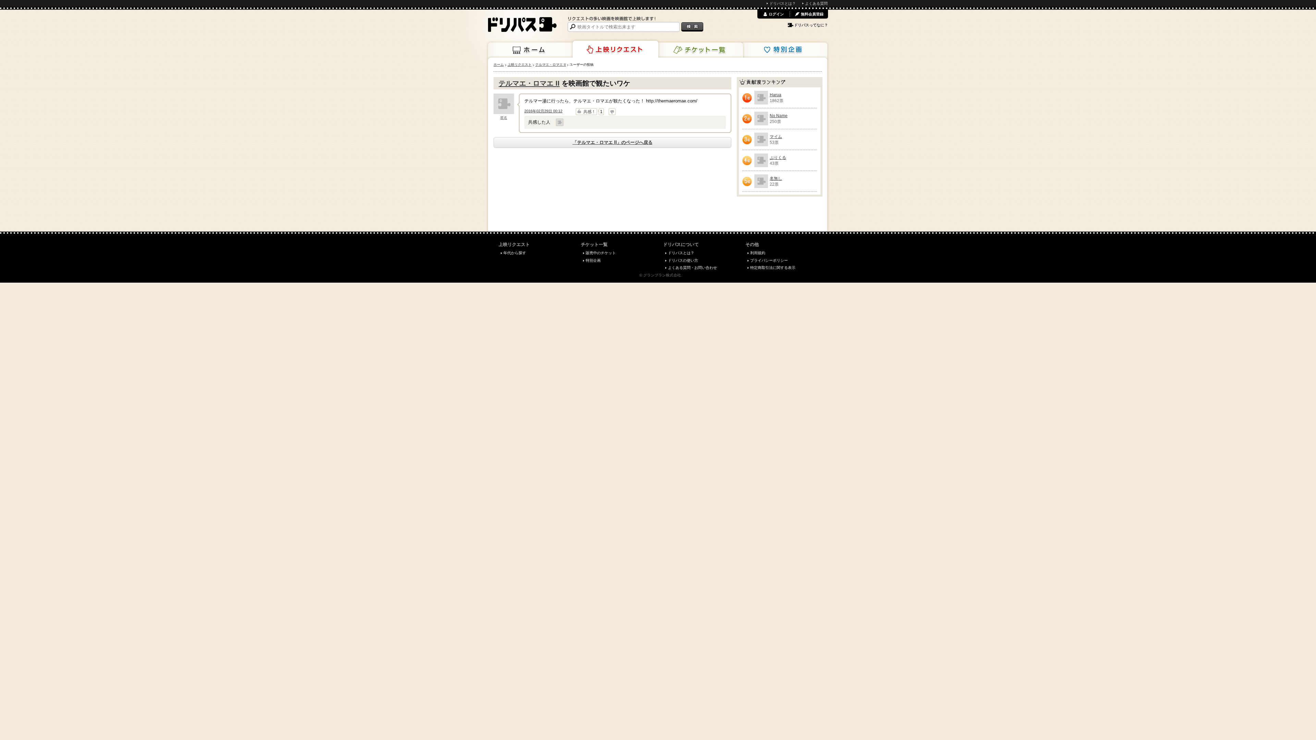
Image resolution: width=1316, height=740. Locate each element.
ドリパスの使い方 (683, 260)
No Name (779, 115)
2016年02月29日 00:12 (543, 111)
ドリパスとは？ (782, 3)
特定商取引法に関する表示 (772, 268)
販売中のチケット (601, 253)
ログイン (776, 14)
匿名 (503, 118)
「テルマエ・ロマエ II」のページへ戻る (613, 142)
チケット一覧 (700, 50)
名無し (776, 178)
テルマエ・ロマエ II (529, 83)
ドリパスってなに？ (811, 25)
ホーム (530, 50)
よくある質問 (816, 3)
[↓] (612, 111)
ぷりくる (778, 157)
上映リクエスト (615, 49)
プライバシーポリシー (769, 260)
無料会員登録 (812, 14)
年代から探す (514, 253)
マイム (776, 136)
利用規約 (757, 253)
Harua (775, 94)
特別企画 (784, 50)
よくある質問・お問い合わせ (692, 268)
